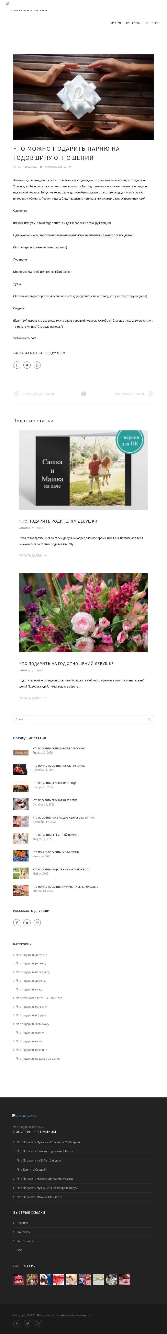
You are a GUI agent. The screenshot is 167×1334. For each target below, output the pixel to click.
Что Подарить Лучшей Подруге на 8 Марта (45, 1151)
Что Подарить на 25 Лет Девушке (39, 1160)
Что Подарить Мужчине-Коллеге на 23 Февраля (48, 1142)
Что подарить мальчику (31, 1007)
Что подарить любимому (32, 1024)
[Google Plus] (37, 365)
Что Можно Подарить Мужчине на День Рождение (65, 887)
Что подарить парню (58, 166)
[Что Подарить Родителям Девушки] (83, 470)
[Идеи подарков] (83, 6)
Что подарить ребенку (31, 963)
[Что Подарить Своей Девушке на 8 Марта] (111, 1279)
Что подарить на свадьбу (33, 972)
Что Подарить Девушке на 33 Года (54, 783)
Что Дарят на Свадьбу (31, 1169)
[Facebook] (16, 365)
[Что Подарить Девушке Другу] (124, 1279)
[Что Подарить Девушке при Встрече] (98, 1279)
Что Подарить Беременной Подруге (56, 835)
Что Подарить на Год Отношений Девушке (66, 663)
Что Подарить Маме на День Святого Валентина (63, 817)
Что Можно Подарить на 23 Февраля (56, 852)
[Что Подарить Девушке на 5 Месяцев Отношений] (85, 1279)
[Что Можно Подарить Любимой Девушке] (45, 1279)
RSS (19, 1250)
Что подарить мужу (29, 989)
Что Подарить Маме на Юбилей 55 (40, 1197)
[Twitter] (27, 365)
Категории (133, 23)
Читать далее (30, 555)
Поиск (154, 23)
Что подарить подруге (31, 1015)
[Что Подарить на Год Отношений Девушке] (83, 612)
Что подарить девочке (31, 980)
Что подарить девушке (31, 955)
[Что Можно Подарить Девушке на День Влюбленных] (71, 1279)
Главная (115, 23)
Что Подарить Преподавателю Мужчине (59, 748)
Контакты (23, 1232)
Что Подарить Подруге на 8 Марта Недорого (61, 869)
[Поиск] (149, 719)
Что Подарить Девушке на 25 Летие (55, 800)
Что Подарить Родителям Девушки (58, 521)
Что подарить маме (29, 1041)
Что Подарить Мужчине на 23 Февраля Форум (47, 1188)
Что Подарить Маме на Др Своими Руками (45, 1179)
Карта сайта (25, 1241)
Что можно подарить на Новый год (39, 998)
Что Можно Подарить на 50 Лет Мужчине (59, 765)
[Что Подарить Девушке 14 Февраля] (58, 1279)
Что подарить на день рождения (38, 1058)
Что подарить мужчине (31, 1050)
